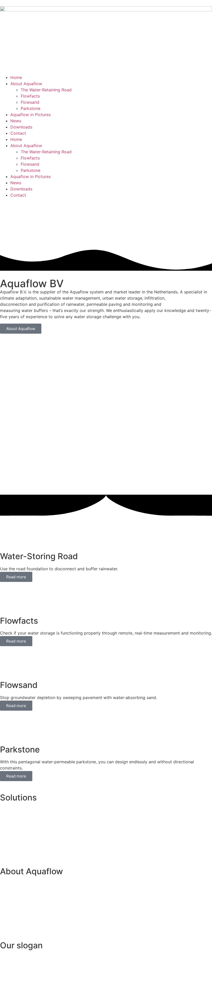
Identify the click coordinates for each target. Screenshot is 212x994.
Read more (16, 576)
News (15, 120)
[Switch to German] (48, 220)
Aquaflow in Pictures (30, 114)
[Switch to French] (17, 220)
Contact (18, 133)
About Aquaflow (26, 83)
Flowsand (30, 102)
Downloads (21, 127)
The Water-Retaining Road (46, 89)
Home (16, 77)
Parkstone (30, 108)
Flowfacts (30, 96)
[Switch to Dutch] (79, 220)
